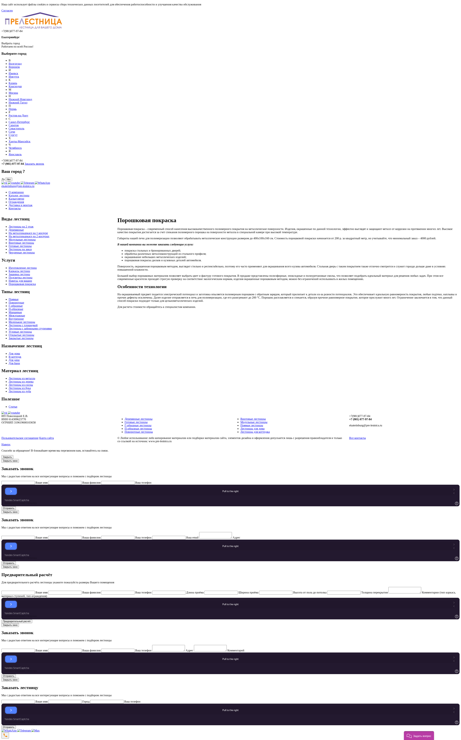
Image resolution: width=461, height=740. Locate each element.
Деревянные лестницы (139, 418)
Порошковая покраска (22, 284)
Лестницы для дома (252, 428)
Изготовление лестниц (23, 267)
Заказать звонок (34, 163)
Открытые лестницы (21, 335)
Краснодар (15, 86)
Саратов (14, 125)
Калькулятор (16, 198)
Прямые (14, 299)
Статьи (13, 406)
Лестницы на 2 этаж (21, 226)
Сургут (13, 134)
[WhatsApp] (9, 730)
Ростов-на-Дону (18, 115)
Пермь (13, 109)
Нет (9, 179)
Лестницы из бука (20, 388)
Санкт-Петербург (19, 122)
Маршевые (15, 312)
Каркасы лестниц (19, 271)
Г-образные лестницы (138, 425)
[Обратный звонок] (5, 735)
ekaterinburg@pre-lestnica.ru (17, 186)
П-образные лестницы (138, 428)
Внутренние (16, 318)
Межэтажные (17, 315)
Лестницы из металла (22, 378)
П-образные (16, 309)
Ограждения (16, 201)
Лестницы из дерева (21, 381)
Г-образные (16, 305)
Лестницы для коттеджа (255, 431)
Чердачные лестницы (22, 252)
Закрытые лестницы (21, 338)
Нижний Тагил (18, 102)
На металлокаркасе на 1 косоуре (28, 233)
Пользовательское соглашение (20, 437)
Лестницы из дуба (20, 391)
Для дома (14, 353)
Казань (13, 83)
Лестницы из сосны (21, 384)
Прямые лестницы (251, 425)
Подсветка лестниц (20, 277)
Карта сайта (46, 437)
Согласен (7, 10)
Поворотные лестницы (139, 431)
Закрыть (7, 457)
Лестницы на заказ (20, 249)
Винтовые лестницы (21, 242)
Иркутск (14, 76)
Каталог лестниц (19, 195)
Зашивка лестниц (19, 274)
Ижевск (13, 73)
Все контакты (357, 437)
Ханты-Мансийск (19, 141)
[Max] (36, 730)
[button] (419, 735)
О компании (16, 192)
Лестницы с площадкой (23, 325)
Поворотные (16, 302)
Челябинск (15, 147)
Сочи (12, 131)
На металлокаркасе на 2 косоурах (29, 236)
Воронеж (14, 66)
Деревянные (16, 229)
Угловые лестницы (20, 331)
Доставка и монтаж (20, 205)
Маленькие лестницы (22, 322)
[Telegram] (24, 730)
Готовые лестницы (20, 246)
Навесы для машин (20, 280)
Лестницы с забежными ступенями (30, 328)
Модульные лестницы (22, 239)
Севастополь (16, 128)
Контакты (15, 208)
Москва (13, 92)
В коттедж (15, 356)
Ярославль (15, 154)
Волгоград (15, 63)
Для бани (14, 363)
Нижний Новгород (20, 99)
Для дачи (14, 360)
